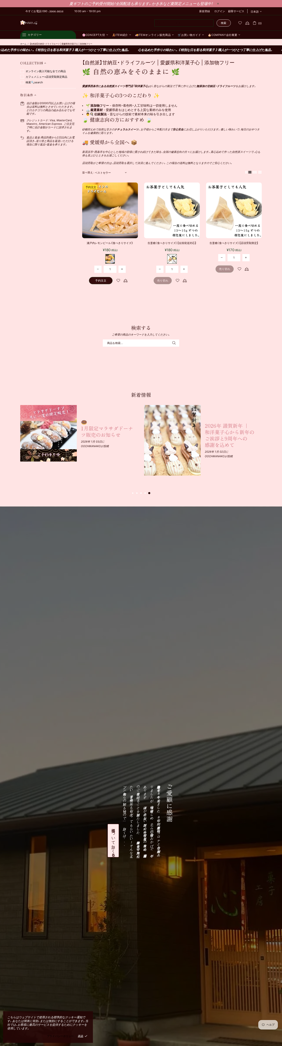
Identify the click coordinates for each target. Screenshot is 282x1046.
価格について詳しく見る (113, 840)
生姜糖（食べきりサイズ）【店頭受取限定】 (234, 243)
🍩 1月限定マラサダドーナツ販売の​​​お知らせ (107, 428)
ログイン (219, 11)
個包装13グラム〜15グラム (110, 259)
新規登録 (204, 11)
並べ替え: (88, 172)
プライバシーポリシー (60, 1036)
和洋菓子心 (28, 23)
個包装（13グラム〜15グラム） (172, 259)
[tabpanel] (79, 433)
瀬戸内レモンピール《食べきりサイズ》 (110, 243)
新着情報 (141, 394)
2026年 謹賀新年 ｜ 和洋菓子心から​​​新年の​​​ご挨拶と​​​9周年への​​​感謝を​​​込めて (229, 435)
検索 (223, 23)
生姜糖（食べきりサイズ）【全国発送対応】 (172, 243)
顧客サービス (236, 11)
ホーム (23, 43)
